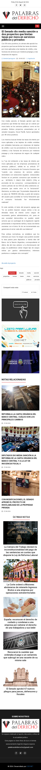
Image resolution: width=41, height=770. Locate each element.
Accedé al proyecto (9, 263)
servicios (36, 276)
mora (28, 276)
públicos (28, 280)
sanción (36, 273)
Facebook (25, 292)
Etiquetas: (12, 273)
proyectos (6, 276)
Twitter (34, 292)
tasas (22, 276)
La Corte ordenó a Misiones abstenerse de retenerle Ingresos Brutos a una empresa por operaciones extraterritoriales (20, 588)
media (29, 273)
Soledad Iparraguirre (9, 58)
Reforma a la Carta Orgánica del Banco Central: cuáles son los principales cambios (19, 417)
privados (37, 280)
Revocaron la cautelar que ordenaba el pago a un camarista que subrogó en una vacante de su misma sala (20, 656)
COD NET (30, 766)
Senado (21, 273)
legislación (31, 58)
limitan (15, 276)
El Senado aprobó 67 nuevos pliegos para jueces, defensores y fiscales (20, 691)
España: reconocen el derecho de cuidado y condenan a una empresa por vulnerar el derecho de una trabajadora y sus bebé (20, 623)
